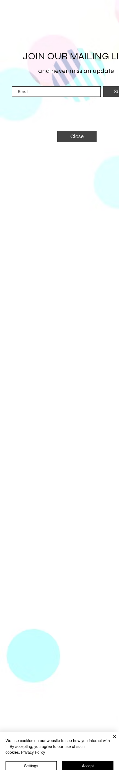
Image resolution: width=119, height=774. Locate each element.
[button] (77, 136)
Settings (31, 765)
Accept (88, 765)
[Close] (111, 740)
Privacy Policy (33, 752)
